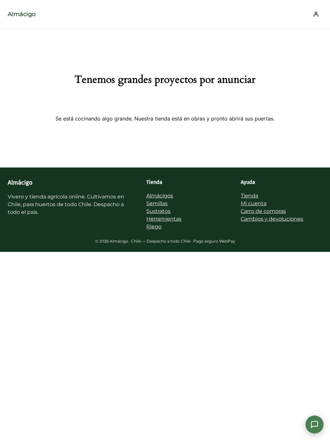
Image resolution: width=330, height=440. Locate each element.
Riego (153, 227)
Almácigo (21, 14)
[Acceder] (315, 14)
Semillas (157, 203)
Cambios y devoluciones (272, 219)
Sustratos (158, 211)
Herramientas (163, 219)
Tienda (249, 196)
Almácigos (159, 196)
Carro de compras (263, 211)
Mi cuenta (254, 203)
